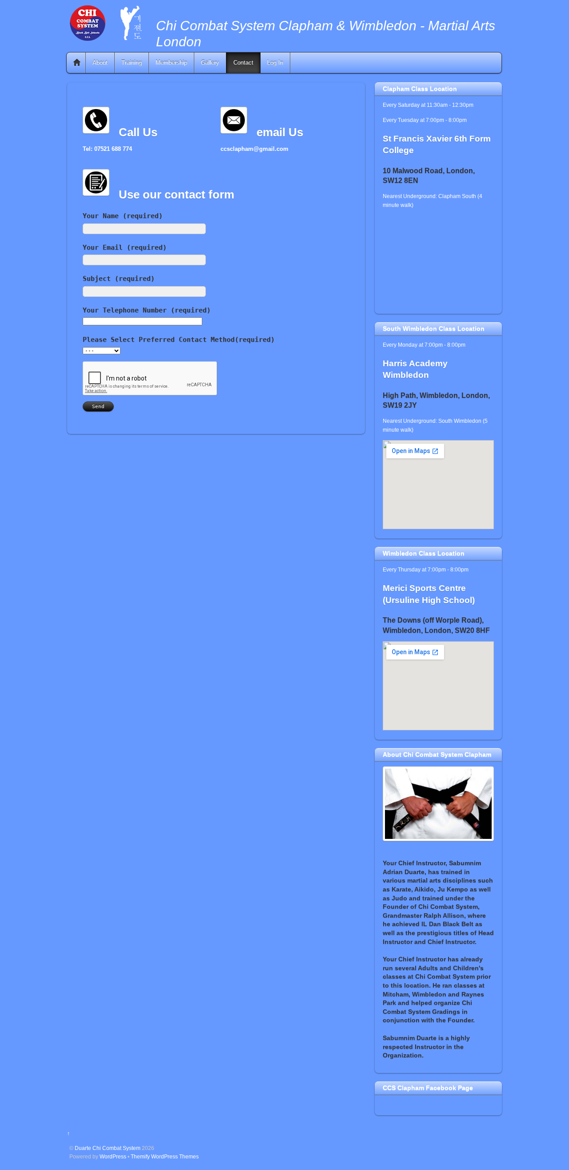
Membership (171, 62)
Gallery (210, 62)
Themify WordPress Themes (165, 1156)
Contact (243, 62)
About (100, 62)
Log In (275, 62)
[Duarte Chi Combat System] (106, 39)
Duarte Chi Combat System (107, 1148)
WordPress (113, 1156)
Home (77, 63)
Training (131, 62)
